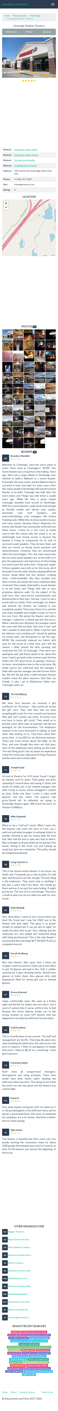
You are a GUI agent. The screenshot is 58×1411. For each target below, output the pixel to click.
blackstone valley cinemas (26, 155)
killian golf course (28, 1350)
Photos (28, 31)
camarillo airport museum (20, 1341)
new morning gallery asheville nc (36, 1362)
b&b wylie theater (17, 1365)
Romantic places (27, 1392)
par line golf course (30, 1353)
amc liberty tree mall (20, 1356)
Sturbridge (35, 15)
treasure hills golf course (17, 1335)
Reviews (47, 31)
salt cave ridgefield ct (18, 1359)
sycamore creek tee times (29, 1344)
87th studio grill (46, 1371)
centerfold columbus (37, 1356)
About (14, 1392)
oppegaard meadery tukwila (36, 1365)
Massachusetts (20, 15)
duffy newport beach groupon (38, 1368)
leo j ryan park (14, 1350)
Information (11, 31)
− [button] (6, 207)
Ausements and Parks (15, 4)
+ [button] (6, 203)
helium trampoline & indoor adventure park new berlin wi (29, 1347)
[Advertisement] (29, 115)
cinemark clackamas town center (34, 1332)
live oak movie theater (24, 160)
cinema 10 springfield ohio (38, 1359)
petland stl (16, 1332)
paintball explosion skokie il (39, 1335)
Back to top (47, 1392)
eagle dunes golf (29, 1374)
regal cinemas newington (39, 1338)
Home (7, 15)
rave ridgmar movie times (18, 1338)
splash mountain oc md (16, 1368)
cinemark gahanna (31, 1371)
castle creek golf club (14, 1371)
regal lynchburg (16, 1362)
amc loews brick (14, 1353)
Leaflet (53, 255)
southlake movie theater (25, 165)
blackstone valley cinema (25, 149)
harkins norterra (43, 1350)
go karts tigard (44, 1353)
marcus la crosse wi (39, 1341)
